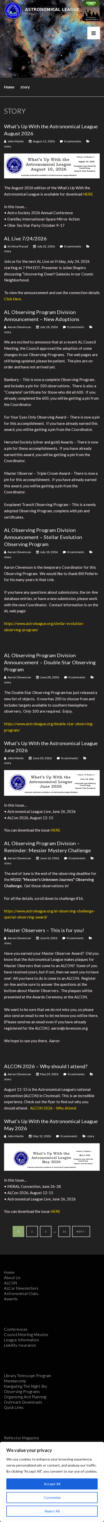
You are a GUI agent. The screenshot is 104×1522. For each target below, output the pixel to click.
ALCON (10, 1283)
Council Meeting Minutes (26, 1334)
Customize (52, 1497)
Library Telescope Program (27, 1375)
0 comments (72, 141)
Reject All (52, 1511)
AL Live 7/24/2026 (25, 238)
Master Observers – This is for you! (44, 930)
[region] (52, 1482)
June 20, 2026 (42, 758)
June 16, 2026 (49, 858)
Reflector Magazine (21, 1438)
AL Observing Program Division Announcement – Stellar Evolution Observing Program (43, 537)
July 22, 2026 (46, 246)
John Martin (16, 141)
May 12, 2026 (42, 1136)
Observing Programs (22, 1391)
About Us (12, 1277)
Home (9, 87)
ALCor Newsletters (21, 1288)
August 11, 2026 (44, 141)
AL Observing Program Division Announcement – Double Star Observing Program (50, 662)
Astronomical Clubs (21, 1293)
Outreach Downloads (23, 1402)
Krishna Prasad (18, 246)
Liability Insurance (20, 1345)
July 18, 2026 (49, 327)
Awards (11, 1298)
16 (64, 1231)
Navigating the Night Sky (25, 1386)
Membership (15, 1381)
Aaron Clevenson (19, 327)
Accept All (52, 1484)
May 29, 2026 (49, 1074)
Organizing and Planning (25, 1396)
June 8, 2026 (48, 938)
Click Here (12, 299)
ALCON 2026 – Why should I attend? (45, 1066)
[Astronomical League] (13, 10)
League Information (21, 1340)
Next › (81, 1231)
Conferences (16, 1329)
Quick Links (14, 1407)
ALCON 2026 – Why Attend (53, 1108)
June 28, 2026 (49, 677)
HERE (88, 194)
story (7, 146)
